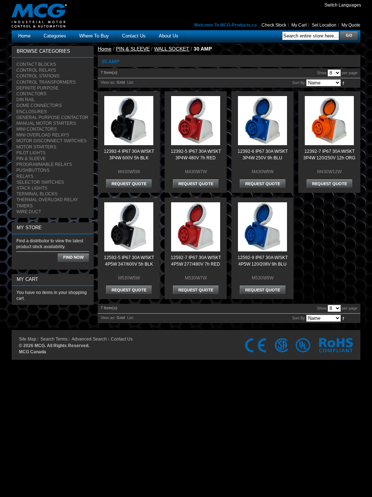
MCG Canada (32, 351)
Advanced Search (89, 339)
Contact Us (122, 339)
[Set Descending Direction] (343, 82)
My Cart (299, 25)
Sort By (298, 82)
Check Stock (274, 25)
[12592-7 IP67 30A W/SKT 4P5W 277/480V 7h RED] (195, 205)
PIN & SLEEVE (133, 49)
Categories (55, 36)
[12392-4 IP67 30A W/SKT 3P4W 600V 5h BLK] (128, 99)
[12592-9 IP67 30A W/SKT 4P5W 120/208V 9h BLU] (262, 205)
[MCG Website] (52, 8)
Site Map (27, 339)
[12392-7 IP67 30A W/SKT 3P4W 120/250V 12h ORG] (329, 99)
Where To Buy (94, 36)
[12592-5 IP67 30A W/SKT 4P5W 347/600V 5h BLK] (128, 205)
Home (24, 36)
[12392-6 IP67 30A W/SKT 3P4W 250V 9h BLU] (262, 99)
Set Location (324, 25)
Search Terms (54, 339)
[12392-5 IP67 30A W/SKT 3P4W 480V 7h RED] (195, 99)
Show (322, 73)
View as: (108, 82)
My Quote (350, 25)
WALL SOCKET (171, 49)
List (130, 82)
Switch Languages (342, 5)
